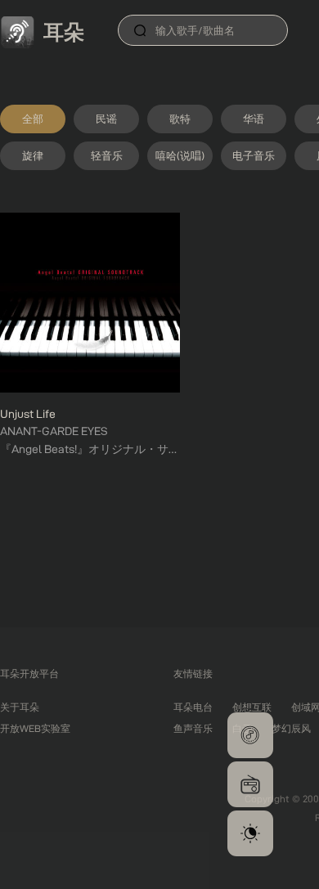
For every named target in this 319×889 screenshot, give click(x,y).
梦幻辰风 (291, 728)
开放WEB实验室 (35, 728)
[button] (250, 735)
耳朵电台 (193, 707)
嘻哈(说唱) (179, 155)
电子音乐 (253, 155)
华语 (253, 118)
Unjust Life (28, 413)
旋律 (32, 155)
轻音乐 (107, 155)
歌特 (180, 118)
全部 (32, 118)
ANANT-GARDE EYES (54, 431)
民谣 (106, 118)
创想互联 (252, 707)
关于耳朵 (19, 707)
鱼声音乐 (193, 728)
